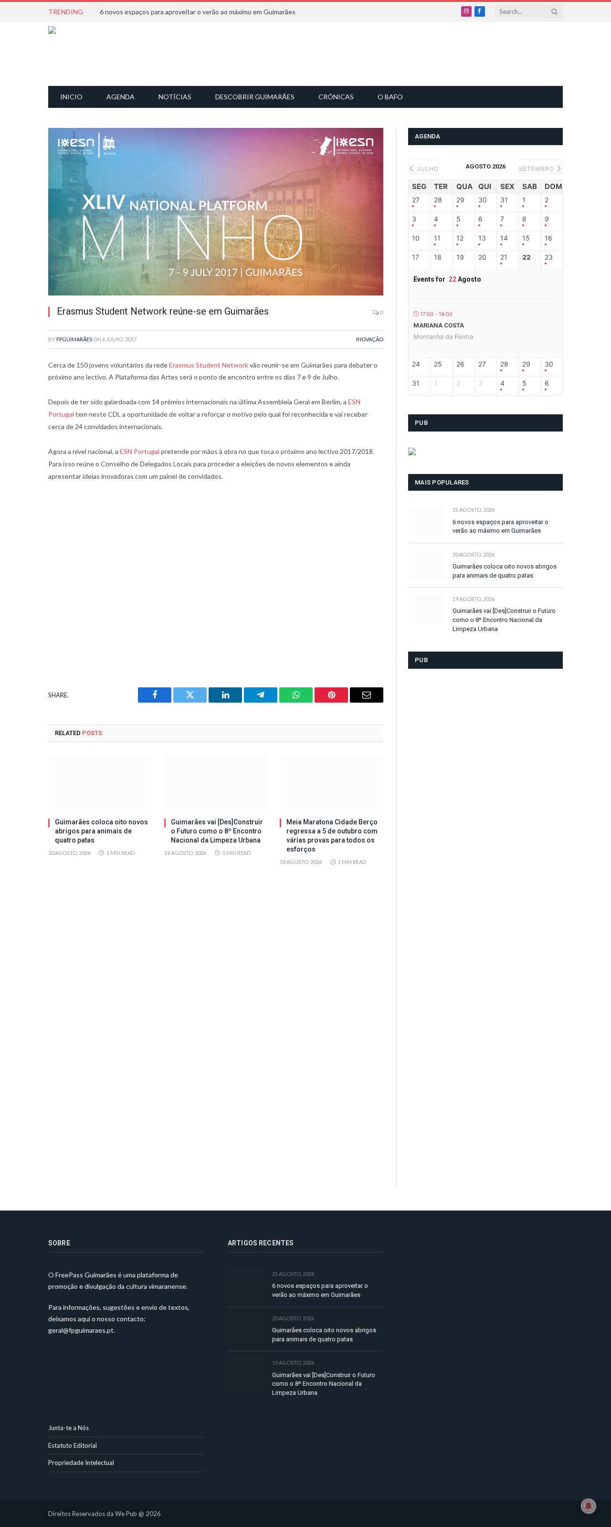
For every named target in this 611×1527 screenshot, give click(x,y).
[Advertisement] (310, 52)
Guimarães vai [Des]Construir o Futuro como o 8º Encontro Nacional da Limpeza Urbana (217, 831)
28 (438, 200)
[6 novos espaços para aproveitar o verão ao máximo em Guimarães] (426, 520)
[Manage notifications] (588, 1506)
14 (504, 238)
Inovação (369, 339)
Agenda (120, 97)
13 (482, 238)
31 (504, 200)
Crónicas (336, 97)
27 (416, 200)
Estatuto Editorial (72, 1445)
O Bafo (390, 97)
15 (526, 238)
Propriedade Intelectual (81, 1462)
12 (460, 238)
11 (437, 238)
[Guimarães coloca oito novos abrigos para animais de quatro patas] (100, 782)
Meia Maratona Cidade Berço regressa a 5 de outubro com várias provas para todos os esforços (332, 835)
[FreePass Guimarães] (94, 53)
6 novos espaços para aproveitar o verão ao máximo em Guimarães (197, 12)
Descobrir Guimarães (255, 97)
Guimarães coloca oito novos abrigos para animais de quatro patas (101, 831)
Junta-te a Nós (68, 1428)
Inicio (71, 97)
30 (482, 200)
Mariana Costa (438, 325)
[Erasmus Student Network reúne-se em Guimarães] (215, 211)
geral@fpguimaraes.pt (81, 1330)
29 (460, 200)
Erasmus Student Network (208, 365)
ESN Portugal (139, 451)
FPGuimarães (74, 339)
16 (548, 238)
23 (549, 257)
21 (503, 257)
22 (526, 257)
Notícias (174, 97)
